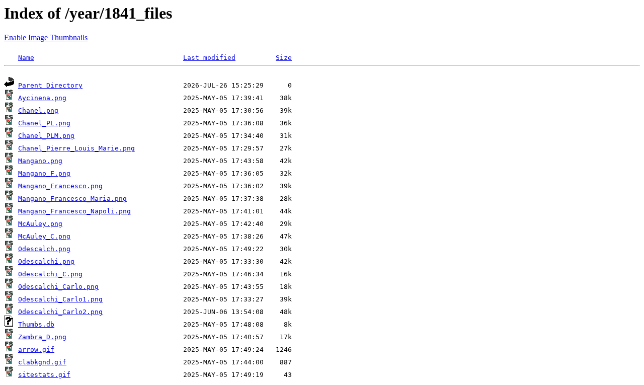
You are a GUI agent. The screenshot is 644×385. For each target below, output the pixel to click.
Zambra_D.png (42, 337)
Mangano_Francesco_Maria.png (72, 198)
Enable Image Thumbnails (46, 37)
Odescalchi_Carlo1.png (60, 299)
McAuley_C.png (44, 236)
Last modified (209, 57)
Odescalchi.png (46, 261)
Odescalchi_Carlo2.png (60, 312)
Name (26, 57)
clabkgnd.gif (42, 362)
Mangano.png (40, 161)
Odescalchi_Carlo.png (58, 286)
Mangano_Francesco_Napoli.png (74, 211)
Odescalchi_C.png (50, 274)
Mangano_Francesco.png (60, 186)
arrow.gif (36, 349)
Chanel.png (38, 110)
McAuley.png (40, 223)
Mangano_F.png (44, 173)
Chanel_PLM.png (46, 135)
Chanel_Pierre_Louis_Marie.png (76, 148)
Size (284, 57)
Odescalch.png (44, 249)
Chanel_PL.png (44, 123)
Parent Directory (50, 85)
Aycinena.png (42, 98)
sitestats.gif (44, 374)
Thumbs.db (36, 324)
